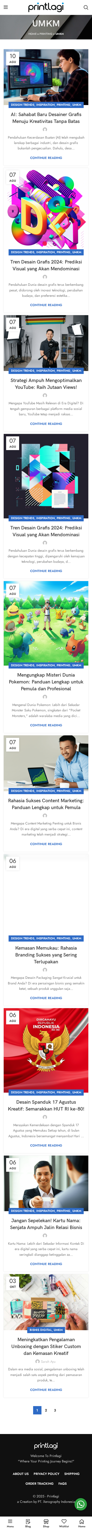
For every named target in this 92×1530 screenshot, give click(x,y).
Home (32, 34)
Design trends (22, 105)
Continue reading (46, 157)
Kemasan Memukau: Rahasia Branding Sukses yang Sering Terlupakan (46, 955)
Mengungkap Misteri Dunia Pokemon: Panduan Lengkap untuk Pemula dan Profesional (46, 682)
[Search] (86, 7)
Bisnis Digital (41, 1330)
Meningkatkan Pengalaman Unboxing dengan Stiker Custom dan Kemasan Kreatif (46, 1346)
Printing (46, 34)
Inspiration (45, 105)
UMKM (76, 105)
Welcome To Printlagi (46, 1455)
